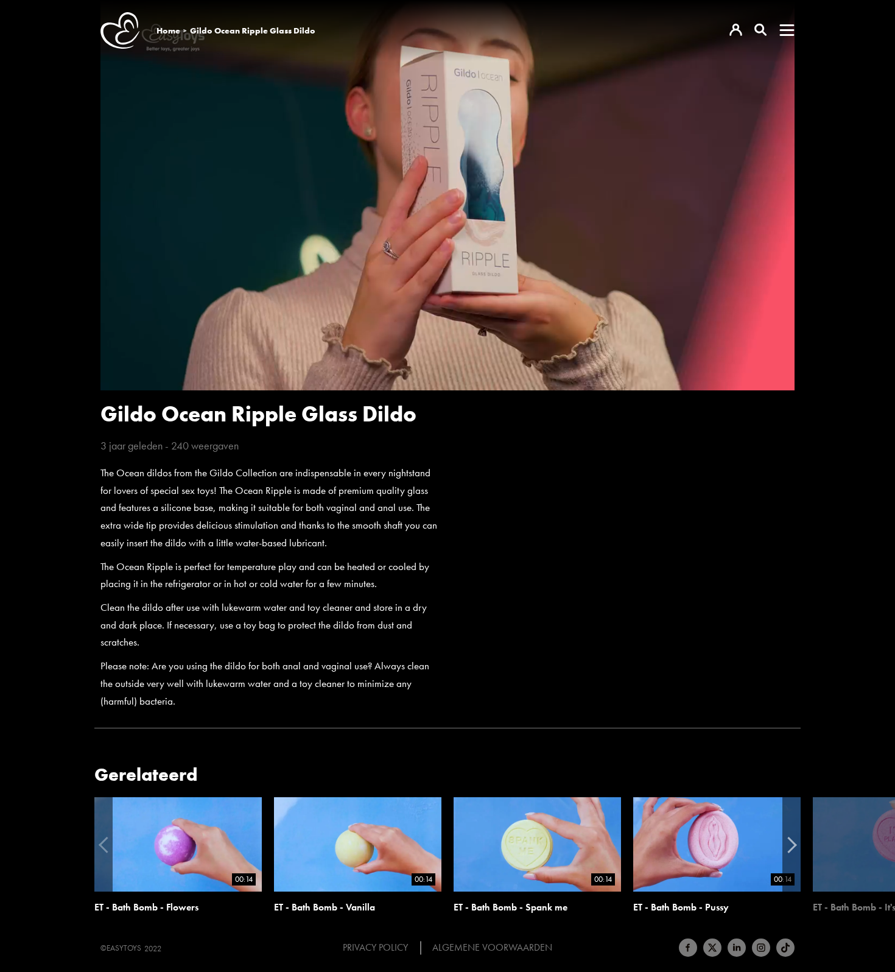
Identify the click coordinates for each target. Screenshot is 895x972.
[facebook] (688, 948)
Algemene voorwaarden (492, 948)
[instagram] (761, 948)
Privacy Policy (375, 948)
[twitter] (712, 948)
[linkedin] (737, 948)
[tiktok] (785, 948)
